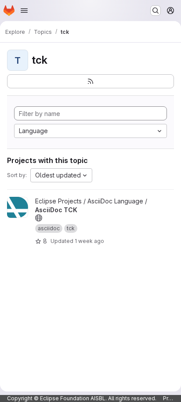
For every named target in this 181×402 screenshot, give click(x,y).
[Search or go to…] (155, 10)
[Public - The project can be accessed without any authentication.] (38, 217)
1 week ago (89, 241)
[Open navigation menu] (24, 11)
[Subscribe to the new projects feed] (90, 81)
